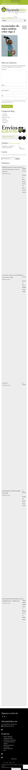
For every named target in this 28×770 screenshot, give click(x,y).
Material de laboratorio (9, 745)
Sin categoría (5, 120)
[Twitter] (10, 1)
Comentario (3, 69)
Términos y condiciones (14, 764)
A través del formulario (7, 147)
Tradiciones (4, 122)
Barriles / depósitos (8, 736)
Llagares (6, 743)
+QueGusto (11, 767)
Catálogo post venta (8, 738)
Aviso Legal (20, 764)
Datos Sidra (4, 115)
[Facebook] (8, 1)
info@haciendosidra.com (8, 726)
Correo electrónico (5, 90)
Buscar (17, 158)
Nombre (3, 85)
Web (2, 95)
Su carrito (16, 1)
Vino (5, 750)
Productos (4, 119)
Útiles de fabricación (8, 748)
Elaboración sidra (6, 117)
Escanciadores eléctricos (9, 741)
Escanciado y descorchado (10, 740)
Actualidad (4, 114)
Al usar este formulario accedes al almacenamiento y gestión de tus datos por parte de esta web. (14, 101)
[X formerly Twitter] (24, 138)
